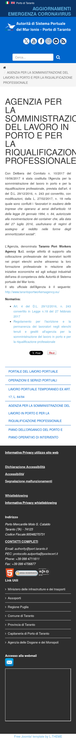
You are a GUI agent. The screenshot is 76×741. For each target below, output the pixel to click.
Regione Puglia (18, 606)
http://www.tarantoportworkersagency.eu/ (32, 292)
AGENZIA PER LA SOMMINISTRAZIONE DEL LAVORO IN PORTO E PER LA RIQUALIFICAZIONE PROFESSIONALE (39, 413)
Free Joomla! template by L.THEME (38, 736)
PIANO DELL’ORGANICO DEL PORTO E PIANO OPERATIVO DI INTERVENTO (35, 433)
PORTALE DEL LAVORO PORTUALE (33, 371)
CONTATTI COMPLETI (21, 541)
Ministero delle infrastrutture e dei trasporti (36, 589)
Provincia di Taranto (21, 624)
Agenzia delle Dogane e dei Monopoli (33, 642)
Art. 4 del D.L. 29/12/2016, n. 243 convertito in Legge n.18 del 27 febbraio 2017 (42, 311)
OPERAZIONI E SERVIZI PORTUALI (32, 380)
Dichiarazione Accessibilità (25, 466)
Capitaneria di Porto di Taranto (28, 633)
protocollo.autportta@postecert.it (35, 553)
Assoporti (14, 598)
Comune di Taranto (21, 615)
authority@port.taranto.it (31, 548)
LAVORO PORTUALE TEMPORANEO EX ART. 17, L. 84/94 (39, 393)
